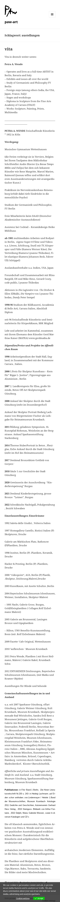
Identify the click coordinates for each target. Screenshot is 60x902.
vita (9, 49)
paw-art (11, 21)
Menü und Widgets (52, 17)
